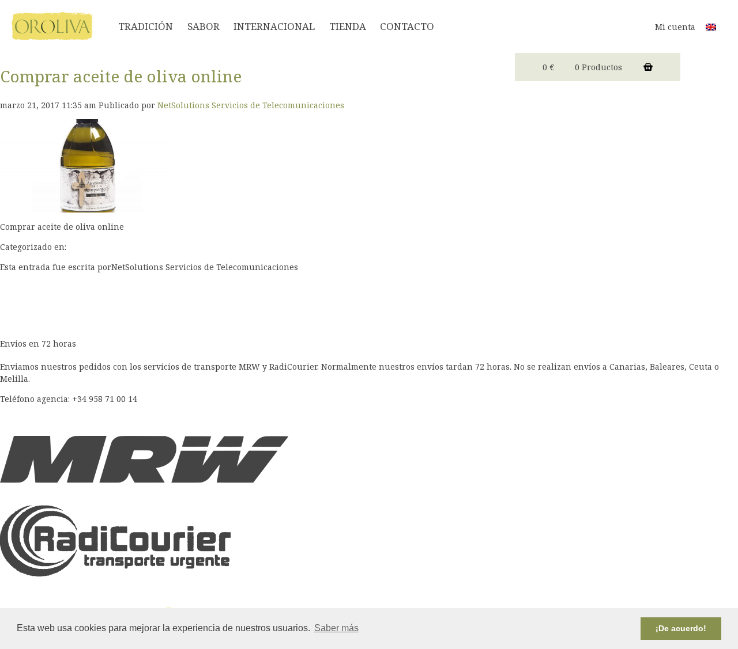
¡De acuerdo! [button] (681, 628)
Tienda (347, 26)
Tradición (145, 26)
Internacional (274, 26)
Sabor (203, 26)
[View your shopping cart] (648, 67)
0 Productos (598, 67)
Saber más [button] (336, 628)
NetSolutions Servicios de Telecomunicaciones (250, 105)
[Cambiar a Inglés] (711, 26)
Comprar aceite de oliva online (121, 76)
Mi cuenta (675, 26)
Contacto (407, 26)
